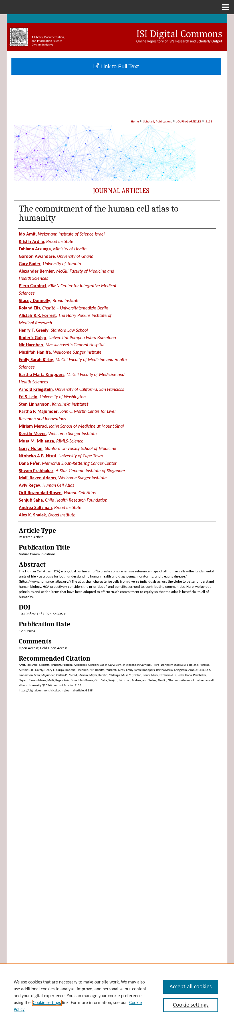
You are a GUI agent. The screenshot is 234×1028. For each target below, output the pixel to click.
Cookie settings (47, 1003)
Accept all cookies (191, 987)
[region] (117, 995)
